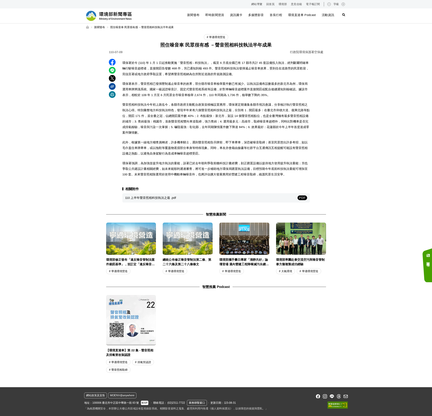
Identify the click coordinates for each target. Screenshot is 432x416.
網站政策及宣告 (95, 395)
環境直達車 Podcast (302, 15)
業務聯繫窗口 (197, 402)
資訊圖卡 (236, 15)
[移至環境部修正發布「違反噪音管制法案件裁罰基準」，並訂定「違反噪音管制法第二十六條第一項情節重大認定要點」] (131, 249)
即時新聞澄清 (214, 15)
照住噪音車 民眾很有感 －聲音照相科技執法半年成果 (142, 27)
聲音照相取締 (119, 369)
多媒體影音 (256, 15)
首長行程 (276, 15)
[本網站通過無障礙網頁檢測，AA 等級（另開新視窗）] (338, 405)
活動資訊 (328, 15)
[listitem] (318, 396)
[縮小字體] (329, 4)
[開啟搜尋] (343, 14)
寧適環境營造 (119, 271)
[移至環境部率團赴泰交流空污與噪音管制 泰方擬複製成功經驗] (301, 249)
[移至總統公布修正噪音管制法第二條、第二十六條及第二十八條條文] (188, 249)
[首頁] (88, 27)
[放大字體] (343, 4)
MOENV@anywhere (122, 395)
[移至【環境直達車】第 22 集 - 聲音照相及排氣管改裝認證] (131, 334)
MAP (145, 402)
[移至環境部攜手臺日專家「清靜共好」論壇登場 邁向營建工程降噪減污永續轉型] (244, 249)
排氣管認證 (144, 362)
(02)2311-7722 (176, 402)
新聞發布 (193, 15)
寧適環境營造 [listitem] (217, 37)
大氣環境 (286, 271)
